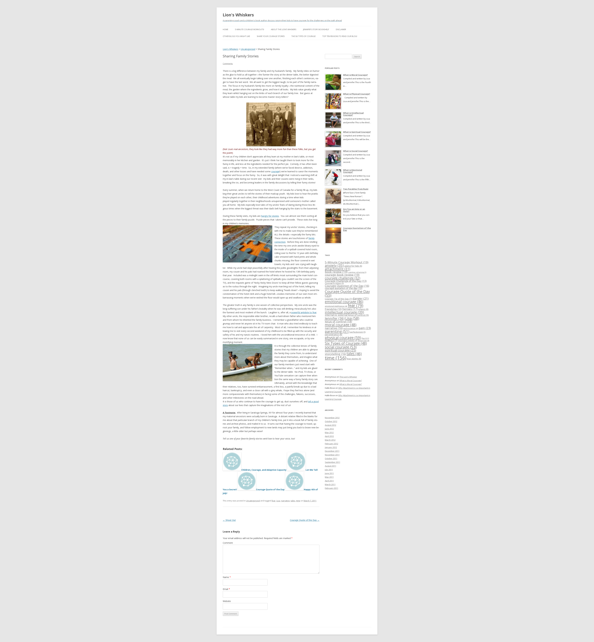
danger (360, 298)
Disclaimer (341, 29)
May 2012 (329, 432)
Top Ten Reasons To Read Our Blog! (339, 36)
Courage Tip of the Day (338, 298)
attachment (337, 269)
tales (293, 500)
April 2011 (329, 480)
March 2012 (330, 440)
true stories (354, 358)
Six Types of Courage (346, 343)
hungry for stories (270, 215)
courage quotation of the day (343, 288)
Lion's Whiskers (238, 15)
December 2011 (332, 451)
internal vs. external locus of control (347, 315)
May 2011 (329, 477)
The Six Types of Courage (303, 36)
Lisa (278, 500)
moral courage (340, 324)
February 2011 (331, 488)
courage (275, 171)
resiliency (331, 340)
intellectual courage (344, 312)
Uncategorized (253, 500)
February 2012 (331, 443)
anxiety (334, 265)
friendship (333, 309)
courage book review (342, 275)
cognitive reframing (357, 272)
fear (273, 500)
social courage (341, 347)
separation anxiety (347, 340)
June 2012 (329, 428)
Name (227, 577)
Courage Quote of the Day (304, 520)
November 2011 (332, 454)
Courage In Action (334, 283)
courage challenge (342, 278)
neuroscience (350, 328)
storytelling (335, 354)
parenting (337, 331)
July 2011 (329, 469)
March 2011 (330, 484)
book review (336, 272)
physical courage (343, 337)
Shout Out (229, 520)
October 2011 (331, 458)
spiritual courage (340, 350)
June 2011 (329, 473)
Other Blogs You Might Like (236, 36)
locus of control (338, 321)
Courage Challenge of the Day (346, 281)
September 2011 (332, 462)
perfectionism (358, 332)
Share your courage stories (271, 36)
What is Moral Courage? (351, 380)
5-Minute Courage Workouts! (249, 29)
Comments (228, 63)
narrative (285, 500)
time (298, 500)
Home (225, 29)
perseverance (333, 334)
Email (226, 589)
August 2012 (330, 425)
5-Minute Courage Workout (346, 262)
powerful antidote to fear (303, 312)
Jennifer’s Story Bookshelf (316, 29)
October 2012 (331, 421)
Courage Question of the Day (347, 286)
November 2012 (332, 417)
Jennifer (335, 318)
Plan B (365, 338)
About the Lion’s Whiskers (283, 29)
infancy (363, 309)
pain (365, 328)
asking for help (353, 265)
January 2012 (331, 447)
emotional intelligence (336, 306)
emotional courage (344, 301)
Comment (228, 542)
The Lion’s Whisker (348, 376)
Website (227, 601)
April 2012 (329, 436)
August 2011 (330, 465)
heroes (350, 309)
